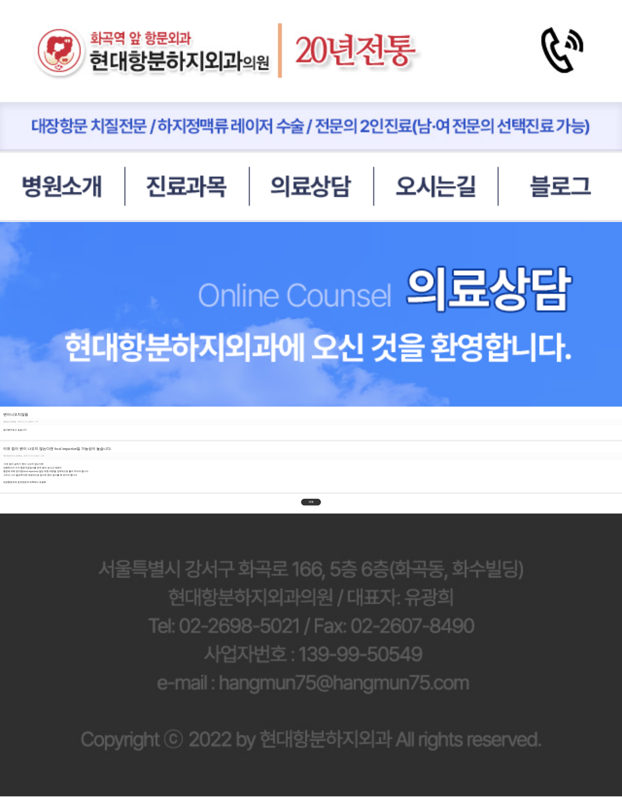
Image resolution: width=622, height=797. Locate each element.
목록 (311, 502)
